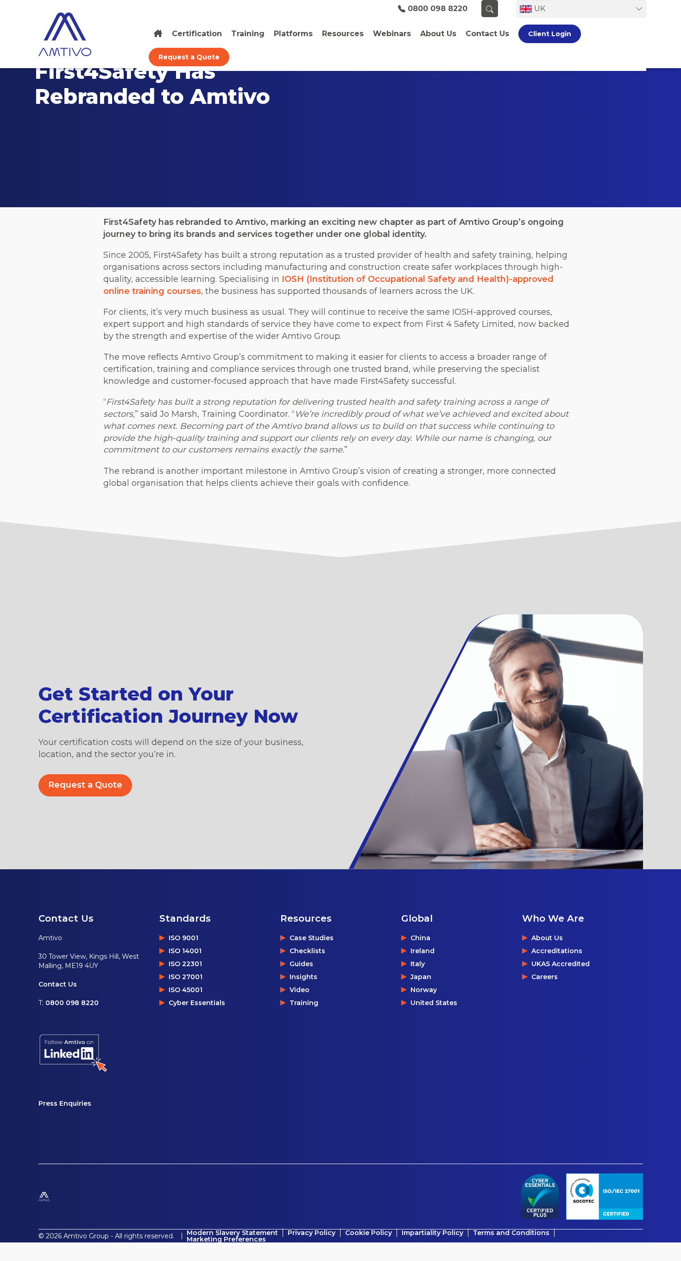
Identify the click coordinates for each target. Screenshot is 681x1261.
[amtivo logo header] (82, 34)
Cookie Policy (368, 1233)
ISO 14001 (185, 951)
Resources (343, 34)
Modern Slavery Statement (232, 1233)
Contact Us (57, 984)
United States (433, 1003)
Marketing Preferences (226, 1239)
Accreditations (556, 951)
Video (299, 990)
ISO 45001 (185, 990)
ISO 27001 (185, 977)
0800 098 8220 (437, 9)
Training (248, 34)
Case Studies (312, 938)
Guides (301, 964)
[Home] (158, 34)
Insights (303, 977)
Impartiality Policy (432, 1233)
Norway (423, 990)
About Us (547, 938)
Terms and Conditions (511, 1233)
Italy (417, 964)
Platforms (293, 34)
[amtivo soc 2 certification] (604, 1196)
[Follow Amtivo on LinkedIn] (98, 1053)
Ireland (422, 951)
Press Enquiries (64, 1103)
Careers (544, 977)
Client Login (549, 34)
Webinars (392, 34)
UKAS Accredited (560, 964)
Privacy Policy (311, 1233)
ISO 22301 (185, 964)
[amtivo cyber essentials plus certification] (539, 1196)
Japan (420, 977)
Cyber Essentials (197, 1003)
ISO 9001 (183, 938)
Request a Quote (189, 57)
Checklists (307, 951)
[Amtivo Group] (66, 1196)
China (420, 938)
